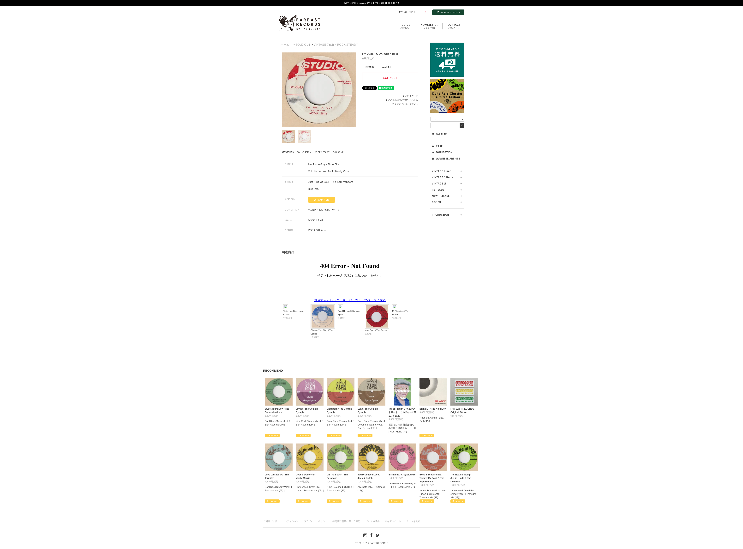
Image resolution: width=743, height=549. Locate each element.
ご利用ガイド (411, 96)
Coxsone (338, 152)
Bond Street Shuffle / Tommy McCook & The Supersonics (431, 478)
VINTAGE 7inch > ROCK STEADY (336, 44)
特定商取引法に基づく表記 (346, 521)
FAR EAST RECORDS (450, 12)
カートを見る (413, 521)
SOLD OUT (302, 44)
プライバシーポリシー (315, 521)
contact (454, 26)
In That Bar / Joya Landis (402, 474)
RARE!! (440, 146)
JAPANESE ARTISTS (448, 158)
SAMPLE (323, 199)
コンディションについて (406, 104)
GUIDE (406, 26)
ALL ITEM (441, 133)
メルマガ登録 (373, 521)
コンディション (290, 521)
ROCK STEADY (322, 152)
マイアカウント (393, 521)
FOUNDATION (444, 152)
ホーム (285, 44)
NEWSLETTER (429, 26)
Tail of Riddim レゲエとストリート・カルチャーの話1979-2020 (402, 412)
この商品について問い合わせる (403, 100)
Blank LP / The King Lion (432, 408)
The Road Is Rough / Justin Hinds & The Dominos (461, 478)
